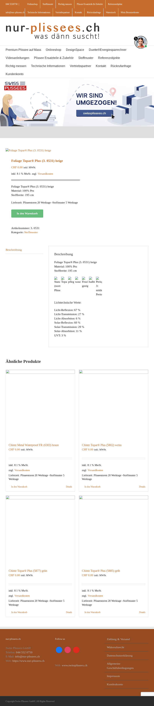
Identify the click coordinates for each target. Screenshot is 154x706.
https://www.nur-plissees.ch (28, 660)
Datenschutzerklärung (120, 655)
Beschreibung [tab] (14, 249)
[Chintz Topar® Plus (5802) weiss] (113, 404)
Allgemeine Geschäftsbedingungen (120, 665)
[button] (38, 74)
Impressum (113, 676)
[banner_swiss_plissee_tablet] (77, 79)
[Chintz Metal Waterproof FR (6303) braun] (40, 404)
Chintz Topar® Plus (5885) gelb (101, 570)
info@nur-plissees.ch (15, 12)
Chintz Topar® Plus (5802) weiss (102, 445)
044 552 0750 (24, 652)
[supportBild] (141, 35)
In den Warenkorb (27, 213)
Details (69, 486)
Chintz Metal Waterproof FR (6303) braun (34, 445)
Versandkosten (45, 173)
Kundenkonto (115, 684)
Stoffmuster (31, 232)
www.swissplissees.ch (74, 665)
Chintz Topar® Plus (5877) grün (28, 570)
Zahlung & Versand (118, 639)
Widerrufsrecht (115, 647)
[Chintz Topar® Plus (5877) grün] (40, 530)
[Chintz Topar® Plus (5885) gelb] (113, 530)
